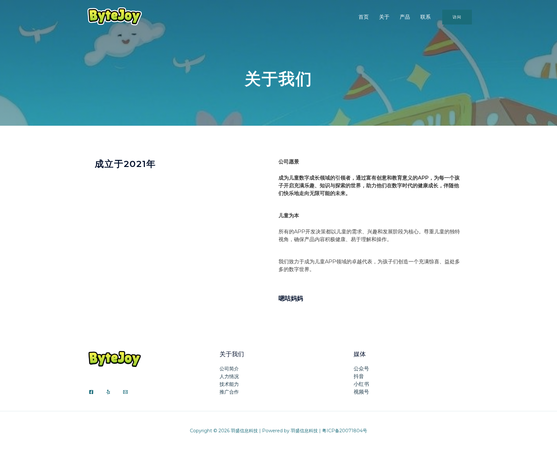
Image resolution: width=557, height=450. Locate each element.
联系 (425, 17)
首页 (363, 17)
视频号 (361, 392)
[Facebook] (91, 392)
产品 (405, 17)
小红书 (361, 384)
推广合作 (229, 392)
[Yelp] (108, 392)
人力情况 (229, 376)
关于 (384, 17)
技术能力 (229, 384)
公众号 (361, 369)
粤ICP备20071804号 (344, 431)
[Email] (125, 392)
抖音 (359, 376)
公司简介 (229, 369)
